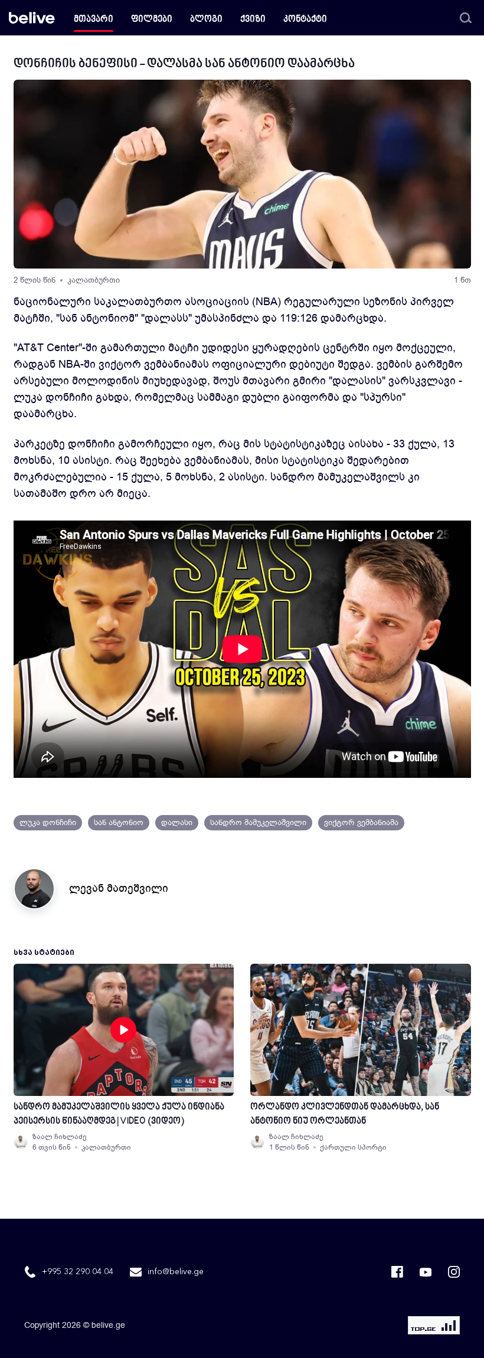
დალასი (176, 822)
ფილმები (151, 20)
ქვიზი (253, 20)
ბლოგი (206, 20)
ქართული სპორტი (353, 1147)
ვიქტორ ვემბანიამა (361, 822)
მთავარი (93, 20)
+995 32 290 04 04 (77, 1272)
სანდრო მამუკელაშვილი (258, 822)
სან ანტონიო (118, 822)
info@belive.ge (176, 1272)
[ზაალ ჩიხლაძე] (21, 1142)
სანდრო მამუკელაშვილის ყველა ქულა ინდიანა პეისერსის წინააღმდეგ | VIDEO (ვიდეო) (119, 1114)
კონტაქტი (305, 20)
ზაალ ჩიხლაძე (59, 1136)
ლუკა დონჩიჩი (47, 822)
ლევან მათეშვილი (118, 888)
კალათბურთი (93, 280)
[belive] (32, 18)
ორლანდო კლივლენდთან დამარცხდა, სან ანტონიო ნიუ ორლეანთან (344, 1114)
